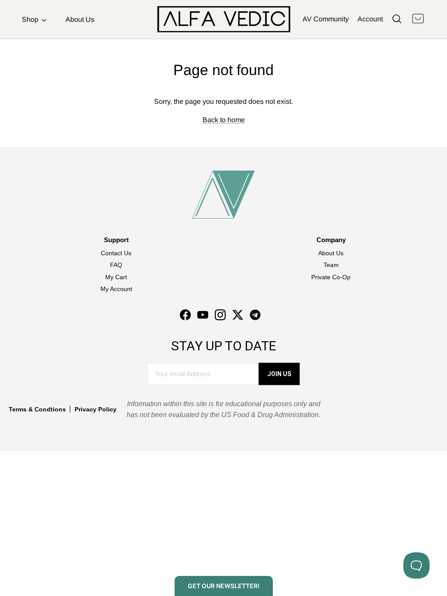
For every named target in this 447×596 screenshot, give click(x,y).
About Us (79, 19)
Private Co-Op (331, 277)
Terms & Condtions (37, 409)
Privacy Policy (96, 409)
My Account (116, 288)
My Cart (116, 277)
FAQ (116, 264)
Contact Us (116, 253)
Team (331, 264)
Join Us (279, 373)
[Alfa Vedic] (223, 19)
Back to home (224, 119)
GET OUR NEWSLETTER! (223, 585)
